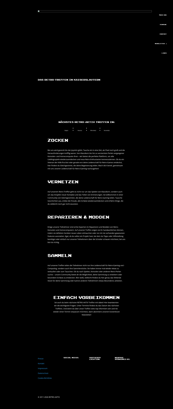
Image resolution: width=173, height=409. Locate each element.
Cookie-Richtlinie (45, 378)
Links (164, 53)
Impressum (42, 368)
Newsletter (160, 43)
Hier (105, 302)
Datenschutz (43, 373)
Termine (163, 24)
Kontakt (163, 34)
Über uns (163, 15)
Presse (40, 358)
